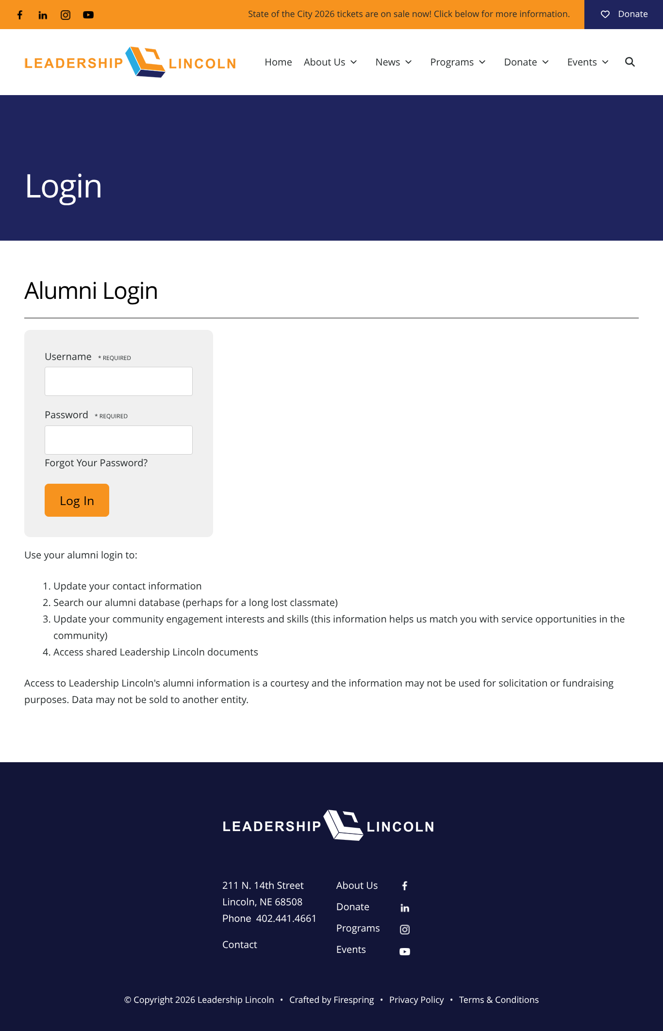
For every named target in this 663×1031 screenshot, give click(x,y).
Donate (633, 14)
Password (66, 414)
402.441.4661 (286, 918)
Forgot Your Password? (96, 462)
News (388, 61)
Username (68, 356)
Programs (452, 61)
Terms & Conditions (499, 1000)
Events (582, 61)
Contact (239, 944)
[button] (630, 62)
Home (278, 61)
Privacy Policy (416, 1000)
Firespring (353, 1000)
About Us (325, 61)
